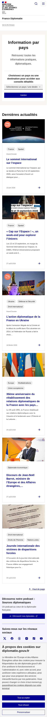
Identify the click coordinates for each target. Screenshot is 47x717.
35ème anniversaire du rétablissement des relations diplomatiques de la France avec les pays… (23, 399)
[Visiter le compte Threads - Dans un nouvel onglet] (19, 638)
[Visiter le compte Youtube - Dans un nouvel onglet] (41, 638)
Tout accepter (23, 698)
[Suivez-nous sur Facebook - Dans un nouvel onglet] (12, 638)
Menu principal (43, 3)
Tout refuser (23, 705)
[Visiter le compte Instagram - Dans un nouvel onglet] (26, 638)
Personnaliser (23, 712)
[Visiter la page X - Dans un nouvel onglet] (4, 638)
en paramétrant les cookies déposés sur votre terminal (22, 685)
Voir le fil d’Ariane (8, 25)
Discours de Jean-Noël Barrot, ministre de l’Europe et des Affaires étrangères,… (21, 480)
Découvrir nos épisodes (23, 616)
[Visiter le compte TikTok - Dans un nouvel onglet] (34, 638)
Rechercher (36, 3)
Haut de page (38, 589)
